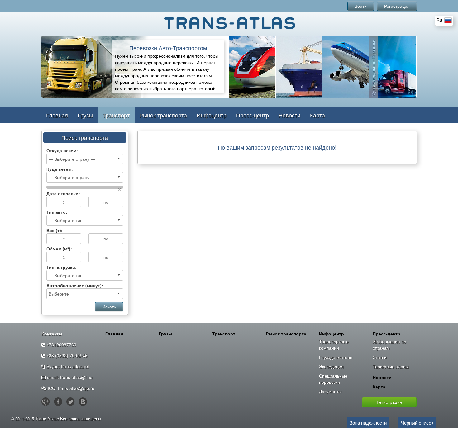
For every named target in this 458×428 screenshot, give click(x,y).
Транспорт (116, 115)
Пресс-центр (252, 115)
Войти (361, 6)
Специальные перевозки (333, 379)
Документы (330, 391)
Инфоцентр (212, 115)
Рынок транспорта (163, 115)
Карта (317, 115)
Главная (57, 115)
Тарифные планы (391, 366)
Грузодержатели (335, 357)
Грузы (85, 115)
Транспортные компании (334, 344)
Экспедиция (331, 366)
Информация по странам (389, 344)
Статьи (380, 357)
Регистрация (397, 6)
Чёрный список (417, 422)
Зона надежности (368, 422)
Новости (289, 115)
